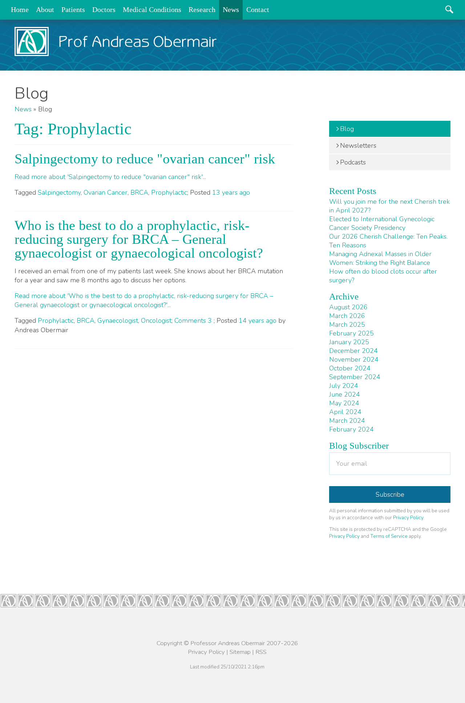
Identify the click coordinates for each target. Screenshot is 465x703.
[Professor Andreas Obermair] (116, 41)
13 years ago (231, 192)
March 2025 (347, 324)
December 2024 (353, 350)
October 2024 (350, 368)
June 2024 (344, 394)
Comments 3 (194, 320)
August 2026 (348, 307)
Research (202, 9)
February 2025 (351, 333)
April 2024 (345, 412)
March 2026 (347, 315)
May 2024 (344, 403)
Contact (257, 9)
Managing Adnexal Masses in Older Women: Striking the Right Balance (380, 258)
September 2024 (354, 377)
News (231, 9)
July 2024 (343, 385)
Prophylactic (169, 192)
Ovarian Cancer (106, 192)
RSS (261, 652)
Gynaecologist (117, 320)
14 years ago (257, 320)
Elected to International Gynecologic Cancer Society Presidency (381, 223)
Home (20, 9)
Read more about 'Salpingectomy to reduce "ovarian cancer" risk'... (110, 176)
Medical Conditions (152, 9)
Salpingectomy (59, 192)
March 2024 (347, 420)
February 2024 (351, 429)
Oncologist (156, 320)
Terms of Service (389, 536)
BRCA (139, 192)
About (45, 9)
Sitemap (240, 652)
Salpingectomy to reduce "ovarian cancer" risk (145, 158)
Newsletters (358, 145)
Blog (347, 128)
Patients (73, 9)
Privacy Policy (408, 517)
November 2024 (354, 359)
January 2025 (349, 342)
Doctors (104, 9)
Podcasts (353, 162)
